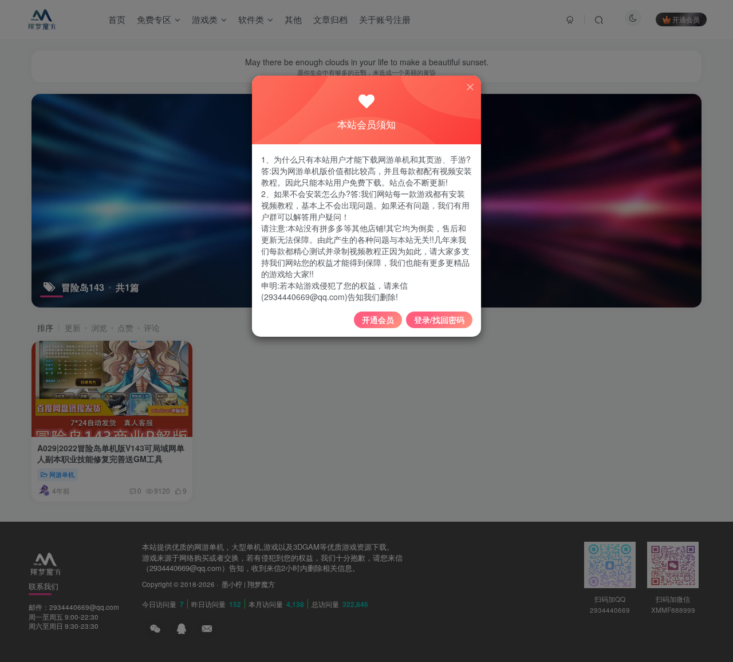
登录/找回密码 (439, 319)
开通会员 (378, 319)
